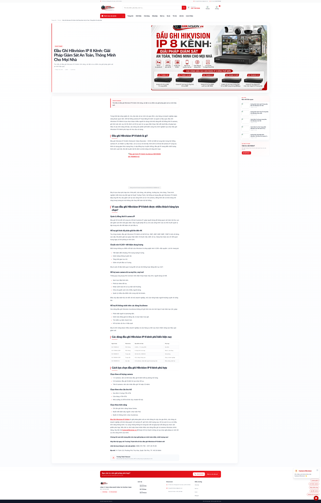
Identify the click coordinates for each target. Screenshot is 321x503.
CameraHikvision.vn (129, 430)
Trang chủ (53, 20)
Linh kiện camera (314, 484)
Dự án (196, 492)
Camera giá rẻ (314, 480)
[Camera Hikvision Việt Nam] (110, 8)
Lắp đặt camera (314, 491)
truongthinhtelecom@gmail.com (175, 488)
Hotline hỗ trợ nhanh (313, 494)
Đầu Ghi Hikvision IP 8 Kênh (120, 419)
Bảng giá (197, 495)
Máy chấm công (314, 487)
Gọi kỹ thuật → (246, 152)
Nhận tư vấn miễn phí (212, 474)
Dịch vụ (196, 488)
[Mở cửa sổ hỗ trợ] (316, 498)
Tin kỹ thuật (59, 46)
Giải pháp (197, 484)
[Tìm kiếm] (184, 8)
